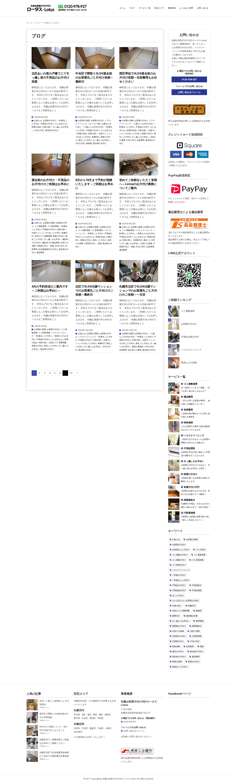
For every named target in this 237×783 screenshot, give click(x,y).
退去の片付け (178, 651)
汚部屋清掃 (197, 636)
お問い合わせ (202, 8)
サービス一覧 (144, 8)
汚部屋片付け (178, 641)
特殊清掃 (176, 646)
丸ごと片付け (178, 595)
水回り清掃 (195, 631)
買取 (202, 646)
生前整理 (140, 140)
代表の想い (47, 127)
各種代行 (96, 137)
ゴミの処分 (200, 549)
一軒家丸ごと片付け (95, 233)
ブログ (132, 8)
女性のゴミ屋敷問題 (43, 236)
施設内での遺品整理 (51, 242)
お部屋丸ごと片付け (181, 549)
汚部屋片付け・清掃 (45, 245)
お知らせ (38, 120)
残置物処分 (197, 626)
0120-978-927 (189, 79)
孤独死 (199, 610)
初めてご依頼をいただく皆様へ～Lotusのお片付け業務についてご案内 (138, 184)
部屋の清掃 (177, 661)
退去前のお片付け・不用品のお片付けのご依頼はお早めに (50, 182)
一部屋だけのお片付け (145, 233)
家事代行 (176, 615)
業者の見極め (137, 346)
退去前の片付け (196, 651)
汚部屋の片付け (179, 636)
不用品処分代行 (179, 590)
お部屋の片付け (49, 120)
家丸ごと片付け (85, 140)
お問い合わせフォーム (189, 92)
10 (71, 373)
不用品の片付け (47, 123)
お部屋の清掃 (84, 120)
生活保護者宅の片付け (48, 249)
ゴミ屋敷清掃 (40, 226)
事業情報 (172, 8)
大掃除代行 (138, 240)
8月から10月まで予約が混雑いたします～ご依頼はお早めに (94, 184)
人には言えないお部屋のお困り (185, 600)
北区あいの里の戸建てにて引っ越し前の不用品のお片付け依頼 (50, 77)
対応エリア (159, 8)
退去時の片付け (52, 130)
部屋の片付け (194, 661)
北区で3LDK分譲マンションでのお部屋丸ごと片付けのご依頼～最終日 (94, 290)
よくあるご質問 (186, 8)
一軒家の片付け (179, 575)
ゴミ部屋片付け (179, 565)
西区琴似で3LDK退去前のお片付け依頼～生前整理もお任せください (138, 77)
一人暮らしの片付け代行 (93, 127)
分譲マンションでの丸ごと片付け (46, 232)
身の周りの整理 (135, 350)
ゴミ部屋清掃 (53, 226)
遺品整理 (40, 252)
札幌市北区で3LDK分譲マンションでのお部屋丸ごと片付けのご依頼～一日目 (138, 290)
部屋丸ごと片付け (180, 666)
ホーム (122, 8)
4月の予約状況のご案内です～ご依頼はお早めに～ (50, 288)
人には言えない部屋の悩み (93, 236)
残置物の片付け (179, 626)
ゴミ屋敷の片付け (180, 554)
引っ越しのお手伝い (101, 140)
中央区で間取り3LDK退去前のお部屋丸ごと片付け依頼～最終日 (94, 77)
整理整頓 (199, 621)
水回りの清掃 (146, 243)
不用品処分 (197, 585)
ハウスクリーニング (143, 230)
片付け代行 (39, 130)
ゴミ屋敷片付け (179, 560)
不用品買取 (197, 590)
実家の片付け (147, 133)
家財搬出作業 (192, 615)
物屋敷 (89, 143)
